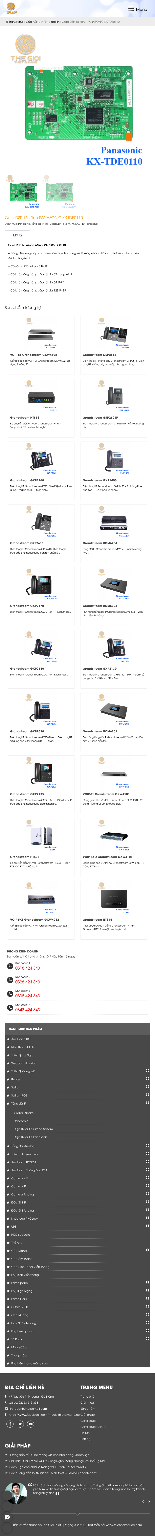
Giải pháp (88, 1414)
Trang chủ (16, 21)
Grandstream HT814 (97, 919)
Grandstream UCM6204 (100, 543)
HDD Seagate (20, 1234)
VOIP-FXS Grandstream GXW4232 (34, 919)
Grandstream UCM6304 (100, 605)
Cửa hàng (33, 21)
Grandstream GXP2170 (27, 605)
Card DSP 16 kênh (60, 223)
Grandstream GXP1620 (27, 731)
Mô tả (17, 235)
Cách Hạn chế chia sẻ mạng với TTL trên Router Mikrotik (47, 1467)
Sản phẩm (88, 1408)
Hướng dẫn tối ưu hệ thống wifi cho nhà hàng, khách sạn (49, 1455)
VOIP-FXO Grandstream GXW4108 (108, 856)
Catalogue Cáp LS (93, 1426)
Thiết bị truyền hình (24, 1154)
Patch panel (19, 1283)
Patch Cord (18, 1299)
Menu (141, 9)
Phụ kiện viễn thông (24, 1275)
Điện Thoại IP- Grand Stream (33, 1129)
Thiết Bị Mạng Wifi (22, 1071)
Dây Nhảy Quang (23, 1323)
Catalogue (88, 1420)
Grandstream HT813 (24, 417)
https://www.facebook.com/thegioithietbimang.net (45, 1414)
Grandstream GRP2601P (100, 417)
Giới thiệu (87, 1402)
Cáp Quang (19, 1315)
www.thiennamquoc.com (124, 1525)
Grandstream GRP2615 (99, 354)
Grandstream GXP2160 (27, 480)
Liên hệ (85, 1438)
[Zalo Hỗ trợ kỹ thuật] (7, 1510)
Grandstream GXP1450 (100, 480)
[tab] (17, 234)
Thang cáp (18, 1355)
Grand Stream (24, 1113)
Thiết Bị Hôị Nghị (21, 1055)
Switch (15, 1087)
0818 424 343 (27, 967)
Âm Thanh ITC (20, 1039)
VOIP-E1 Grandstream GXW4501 (106, 794)
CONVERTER (19, 1307)
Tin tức (85, 1432)
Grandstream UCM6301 (100, 731)
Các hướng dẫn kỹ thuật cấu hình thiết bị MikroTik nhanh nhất (52, 1473)
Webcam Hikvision (23, 1063)
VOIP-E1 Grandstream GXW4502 (33, 354)
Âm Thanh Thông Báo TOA (28, 1170)
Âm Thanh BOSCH (23, 1162)
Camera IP (18, 1186)
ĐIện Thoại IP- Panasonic (31, 1137)
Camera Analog (22, 1194)
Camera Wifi (19, 1178)
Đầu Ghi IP (18, 1202)
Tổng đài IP (51, 21)
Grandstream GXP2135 (27, 794)
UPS (13, 1226)
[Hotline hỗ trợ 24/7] (7, 1532)
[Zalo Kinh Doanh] (7, 1499)
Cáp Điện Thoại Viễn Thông (29, 1266)
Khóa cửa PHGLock (24, 1218)
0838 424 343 (27, 995)
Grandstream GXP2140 (27, 668)
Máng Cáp (18, 1347)
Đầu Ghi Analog (22, 1210)
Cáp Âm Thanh (21, 1258)
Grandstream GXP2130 (100, 668)
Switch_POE (18, 1095)
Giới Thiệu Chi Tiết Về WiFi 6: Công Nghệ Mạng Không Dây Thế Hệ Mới (57, 1461)
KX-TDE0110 (78, 223)
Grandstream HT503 (24, 856)
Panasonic (24, 223)
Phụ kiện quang (21, 1331)
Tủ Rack (16, 1339)
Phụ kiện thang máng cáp (29, 1363)
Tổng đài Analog (22, 1146)
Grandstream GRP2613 (27, 543)
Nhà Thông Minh (22, 1047)
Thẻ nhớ (16, 1242)
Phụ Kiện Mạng (21, 1291)
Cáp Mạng (18, 1250)
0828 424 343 (27, 981)
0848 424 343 (27, 1009)
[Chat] (7, 1521)
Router (15, 1079)
